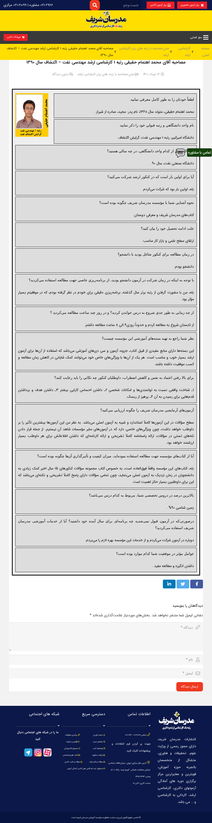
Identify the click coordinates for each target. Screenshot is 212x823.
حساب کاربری (98, 735)
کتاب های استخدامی (70, 755)
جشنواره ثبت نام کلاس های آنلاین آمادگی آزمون (85, 768)
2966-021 (128, 735)
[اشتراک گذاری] (196, 584)
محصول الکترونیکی (71, 748)
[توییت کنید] (183, 584)
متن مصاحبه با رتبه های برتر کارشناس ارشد (105, 74)
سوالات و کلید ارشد (96, 761)
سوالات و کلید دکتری (72, 761)
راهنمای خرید (98, 741)
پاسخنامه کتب (98, 748)
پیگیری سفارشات (71, 735)
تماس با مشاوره (199, 152)
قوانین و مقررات (71, 741)
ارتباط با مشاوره (97, 755)
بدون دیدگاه (60, 74)
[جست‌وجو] (95, 5)
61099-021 (136, 735)
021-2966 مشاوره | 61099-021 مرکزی (28, 5)
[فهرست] (205, 37)
